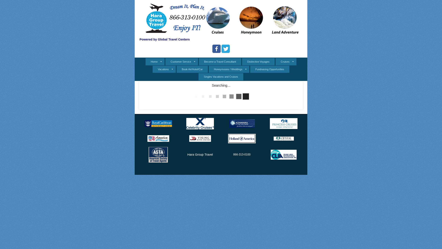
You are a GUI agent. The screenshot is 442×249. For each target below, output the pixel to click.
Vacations (163, 69)
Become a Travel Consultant (220, 61)
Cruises (285, 61)
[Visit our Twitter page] (226, 49)
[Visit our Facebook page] (216, 49)
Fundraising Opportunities (269, 69)
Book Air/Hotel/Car (192, 69)
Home (154, 61)
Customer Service (181, 61)
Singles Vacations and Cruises (221, 76)
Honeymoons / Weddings (228, 69)
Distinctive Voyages (258, 61)
